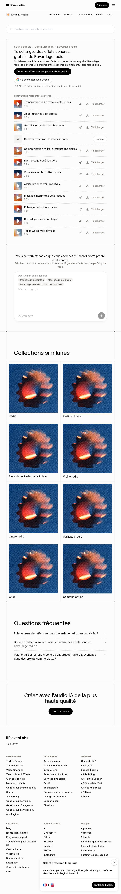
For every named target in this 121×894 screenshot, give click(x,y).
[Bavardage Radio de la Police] (33, 451)
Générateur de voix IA (18, 801)
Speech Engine (89, 770)
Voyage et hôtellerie (55, 796)
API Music (86, 792)
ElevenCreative (13, 756)
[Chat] (33, 572)
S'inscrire (102, 5)
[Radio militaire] (87, 391)
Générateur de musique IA (21, 787)
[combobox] (63, 29)
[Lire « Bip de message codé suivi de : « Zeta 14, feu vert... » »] (60, 162)
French (14, 743)
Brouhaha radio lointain (32, 280)
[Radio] (33, 391)
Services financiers (54, 778)
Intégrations (50, 770)
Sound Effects (22, 47)
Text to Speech (14, 761)
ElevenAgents (50, 756)
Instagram (49, 855)
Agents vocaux (52, 761)
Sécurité (85, 837)
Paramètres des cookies (94, 855)
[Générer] (60, 139)
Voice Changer (14, 770)
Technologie (51, 787)
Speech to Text (14, 765)
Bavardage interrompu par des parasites (41, 284)
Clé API (85, 796)
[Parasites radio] (87, 511)
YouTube (49, 841)
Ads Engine (12, 814)
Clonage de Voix (15, 778)
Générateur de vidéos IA (20, 809)
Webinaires (12, 853)
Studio (10, 792)
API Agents (87, 765)
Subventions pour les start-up (21, 843)
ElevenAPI (86, 756)
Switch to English (103, 884)
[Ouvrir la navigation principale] (113, 5)
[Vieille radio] (87, 451)
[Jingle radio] (33, 511)
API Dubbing (88, 774)
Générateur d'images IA (19, 805)
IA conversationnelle (55, 765)
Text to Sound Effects (18, 774)
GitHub (47, 837)
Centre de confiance (17, 867)
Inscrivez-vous (60, 711)
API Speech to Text (91, 783)
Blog (8, 828)
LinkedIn (48, 832)
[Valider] (101, 315)
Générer (100, 138)
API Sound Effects (91, 787)
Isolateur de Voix (15, 783)
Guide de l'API (89, 761)
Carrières (86, 832)
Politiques (86, 850)
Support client (51, 801)
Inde (8, 871)
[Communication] (87, 572)
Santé (47, 783)
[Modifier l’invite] (80, 104)
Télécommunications (55, 774)
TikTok (47, 850)
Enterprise (12, 862)
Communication (44, 47)
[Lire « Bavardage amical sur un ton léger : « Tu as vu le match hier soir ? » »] (60, 221)
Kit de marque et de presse (96, 841)
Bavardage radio (67, 47)
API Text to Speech (91, 778)
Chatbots (49, 805)
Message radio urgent (59, 280)
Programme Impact (16, 837)
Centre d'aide (14, 849)
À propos (86, 828)
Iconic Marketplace (17, 832)
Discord (48, 846)
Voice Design (13, 796)
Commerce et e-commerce (58, 792)
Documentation (14, 858)
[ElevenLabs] (15, 5)
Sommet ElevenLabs (92, 846)
